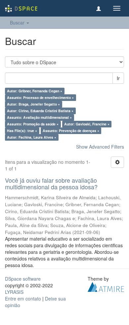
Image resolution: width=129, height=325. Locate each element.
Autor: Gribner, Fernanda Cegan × (34, 90)
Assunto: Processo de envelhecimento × (40, 97)
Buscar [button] (18, 22)
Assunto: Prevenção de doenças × (71, 130)
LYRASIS (14, 292)
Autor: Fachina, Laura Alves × (31, 137)
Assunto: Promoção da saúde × (33, 123)
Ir (118, 78)
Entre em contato (23, 298)
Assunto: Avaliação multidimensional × (39, 117)
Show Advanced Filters (100, 146)
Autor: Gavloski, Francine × (86, 123)
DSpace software (23, 278)
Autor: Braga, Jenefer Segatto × (33, 104)
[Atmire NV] (106, 286)
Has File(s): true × (22, 130)
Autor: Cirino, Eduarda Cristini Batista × (40, 110)
